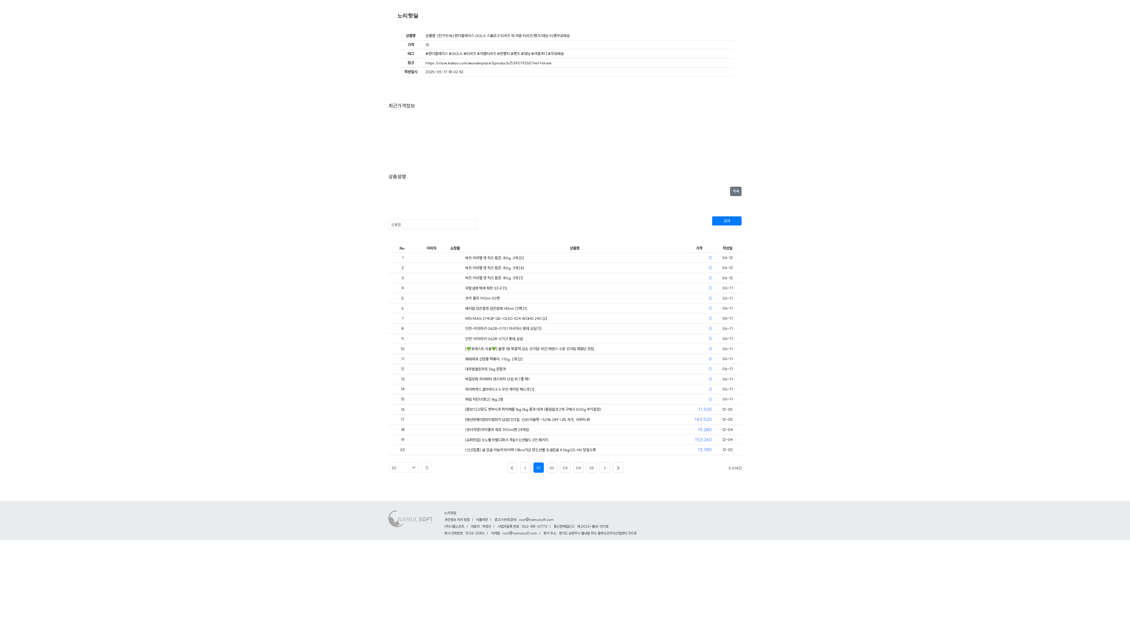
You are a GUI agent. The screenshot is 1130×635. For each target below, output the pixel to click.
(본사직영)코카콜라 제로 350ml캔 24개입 (497, 429)
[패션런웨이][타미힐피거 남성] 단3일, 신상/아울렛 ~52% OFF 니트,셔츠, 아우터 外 (527, 419)
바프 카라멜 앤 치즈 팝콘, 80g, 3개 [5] (494, 257)
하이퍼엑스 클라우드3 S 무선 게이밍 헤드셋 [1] (499, 389)
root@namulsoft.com (520, 533)
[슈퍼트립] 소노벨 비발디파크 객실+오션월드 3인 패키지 (506, 439)
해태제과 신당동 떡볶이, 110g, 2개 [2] (493, 359)
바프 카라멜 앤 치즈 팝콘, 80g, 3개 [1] (494, 277)
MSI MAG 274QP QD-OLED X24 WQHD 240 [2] (506, 318)
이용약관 (482, 519)
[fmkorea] (455, 258)
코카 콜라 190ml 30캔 (482, 298)
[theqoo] (455, 349)
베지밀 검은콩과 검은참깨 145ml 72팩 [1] (496, 308)
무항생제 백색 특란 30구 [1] (486, 288)
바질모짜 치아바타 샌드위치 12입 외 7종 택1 (497, 379)
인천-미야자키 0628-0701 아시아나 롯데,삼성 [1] (503, 328)
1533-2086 (475, 533)
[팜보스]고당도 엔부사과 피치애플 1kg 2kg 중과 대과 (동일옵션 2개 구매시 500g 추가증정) (533, 409)
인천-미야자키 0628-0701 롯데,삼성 (494, 338)
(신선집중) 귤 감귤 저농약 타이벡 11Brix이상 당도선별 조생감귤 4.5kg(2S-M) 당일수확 (530, 449)
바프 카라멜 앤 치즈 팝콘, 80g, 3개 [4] (494, 267)
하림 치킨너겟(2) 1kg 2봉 (484, 399)
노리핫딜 (407, 16)
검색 (727, 220)
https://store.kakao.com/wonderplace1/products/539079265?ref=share (488, 63)
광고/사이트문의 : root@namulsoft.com (524, 519)
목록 (736, 191)
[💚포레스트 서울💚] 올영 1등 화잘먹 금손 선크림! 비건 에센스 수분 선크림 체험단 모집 (529, 348)
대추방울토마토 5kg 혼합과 (485, 369)
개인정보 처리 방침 (457, 519)
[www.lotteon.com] (455, 409)
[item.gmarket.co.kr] (455, 450)
